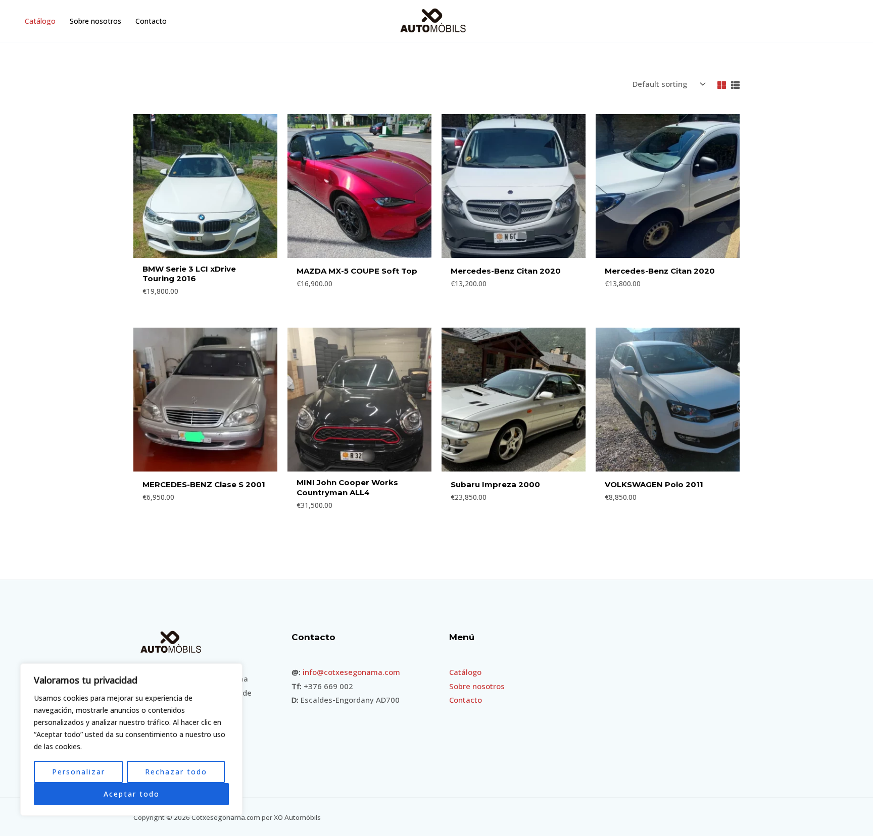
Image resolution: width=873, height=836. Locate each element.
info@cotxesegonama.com (351, 672)
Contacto (151, 21)
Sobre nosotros (95, 21)
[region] (131, 739)
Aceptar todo (132, 794)
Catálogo (40, 21)
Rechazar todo (176, 771)
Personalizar (78, 771)
